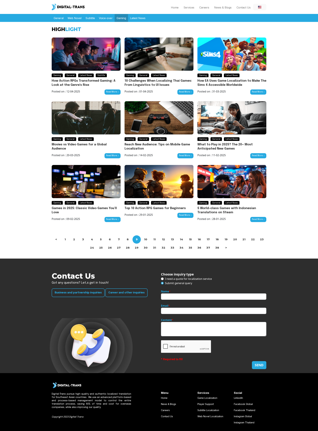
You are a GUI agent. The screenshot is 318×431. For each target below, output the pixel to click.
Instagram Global (243, 416)
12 (163, 239)
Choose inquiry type (177, 274)
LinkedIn (238, 397)
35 (190, 247)
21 (243, 239)
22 (253, 239)
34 (181, 247)
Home (175, 7)
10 (145, 239)
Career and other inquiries (126, 292)
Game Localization (207, 397)
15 (190, 239)
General (59, 18)
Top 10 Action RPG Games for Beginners (155, 208)
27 (119, 247)
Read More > (112, 92)
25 (101, 247)
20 (235, 239)
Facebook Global (243, 404)
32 (163, 247)
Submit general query (178, 283)
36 (199, 247)
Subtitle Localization (208, 410)
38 (217, 247)
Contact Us (244, 7)
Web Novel (74, 18)
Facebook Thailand (244, 410)
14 (181, 239)
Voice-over (106, 18)
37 (208, 247)
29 (136, 247)
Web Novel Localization (210, 416)
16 (199, 239)
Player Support (205, 404)
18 (217, 239)
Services (189, 7)
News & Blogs (223, 7)
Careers (204, 7)
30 (146, 247)
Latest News (137, 18)
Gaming (121, 18)
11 (154, 239)
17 (208, 239)
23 (262, 239)
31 (154, 247)
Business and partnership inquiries (78, 292)
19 (226, 239)
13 (172, 239)
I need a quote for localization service (188, 279)
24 (92, 247)
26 (110, 247)
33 (172, 247)
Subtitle (90, 18)
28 (128, 247)
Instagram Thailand (244, 422)
